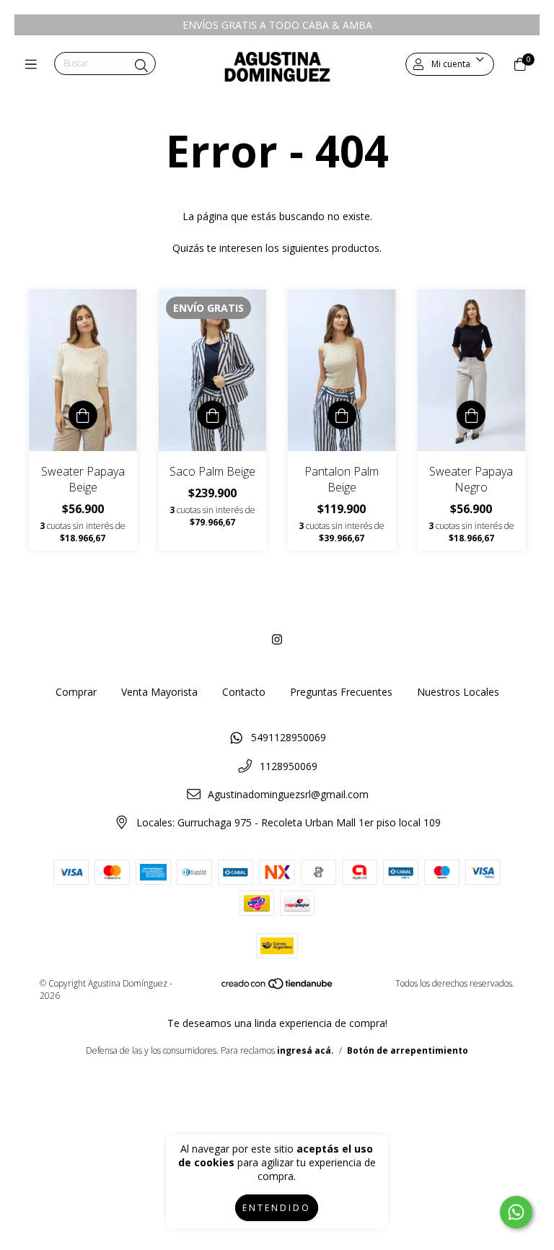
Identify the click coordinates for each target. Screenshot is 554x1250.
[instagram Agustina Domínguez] (277, 639)
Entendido (276, 1208)
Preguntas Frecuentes (341, 692)
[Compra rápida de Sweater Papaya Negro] (471, 415)
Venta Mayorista (159, 692)
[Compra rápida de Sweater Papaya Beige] (83, 415)
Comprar (76, 692)
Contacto (243, 692)
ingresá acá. (305, 1050)
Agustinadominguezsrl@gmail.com (288, 794)
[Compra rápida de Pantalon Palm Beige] (341, 415)
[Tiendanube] (277, 987)
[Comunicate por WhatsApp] (516, 1212)
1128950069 (288, 766)
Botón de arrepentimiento (407, 1050)
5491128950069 (288, 737)
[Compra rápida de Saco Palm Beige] (212, 415)
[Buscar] (141, 65)
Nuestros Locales (458, 692)
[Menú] (34, 64)
